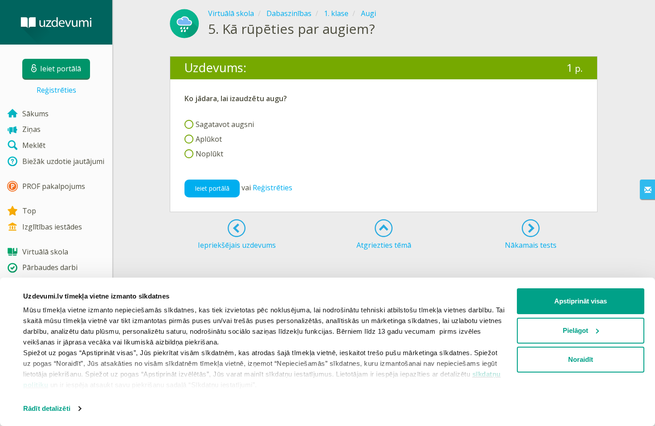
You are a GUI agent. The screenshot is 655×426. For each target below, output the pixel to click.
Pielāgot (575, 330)
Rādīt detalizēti (46, 408)
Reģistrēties (56, 90)
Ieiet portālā (212, 188)
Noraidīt (580, 359)
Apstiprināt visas (580, 301)
